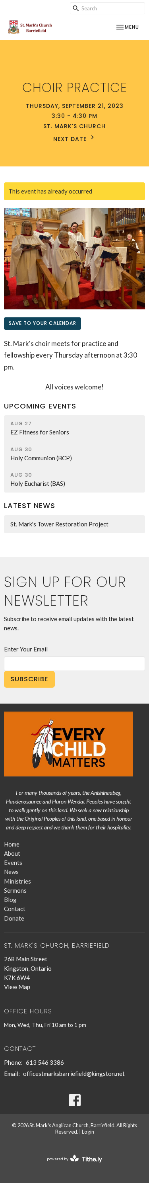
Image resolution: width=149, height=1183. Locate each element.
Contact (14, 908)
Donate (14, 918)
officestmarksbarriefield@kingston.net (74, 1073)
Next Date (71, 139)
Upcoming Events (40, 406)
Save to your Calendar (42, 323)
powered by (70, 1165)
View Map (17, 986)
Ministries (17, 881)
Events (13, 862)
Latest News (29, 505)
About (12, 853)
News (11, 871)
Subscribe (29, 679)
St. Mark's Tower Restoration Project (59, 524)
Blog (10, 899)
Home (11, 844)
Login (88, 1131)
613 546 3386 (45, 1062)
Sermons (15, 890)
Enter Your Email (26, 649)
